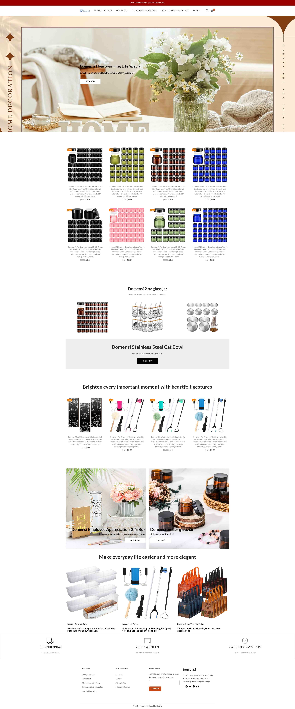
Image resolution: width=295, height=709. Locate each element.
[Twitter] (190, 687)
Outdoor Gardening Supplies (92, 687)
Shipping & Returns (123, 687)
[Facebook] (186, 687)
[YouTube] (197, 687)
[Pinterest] (193, 687)
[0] (211, 10)
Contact (118, 679)
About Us (119, 675)
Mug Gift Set (86, 679)
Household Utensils (89, 691)
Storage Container (88, 675)
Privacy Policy (121, 683)
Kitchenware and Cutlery (91, 683)
